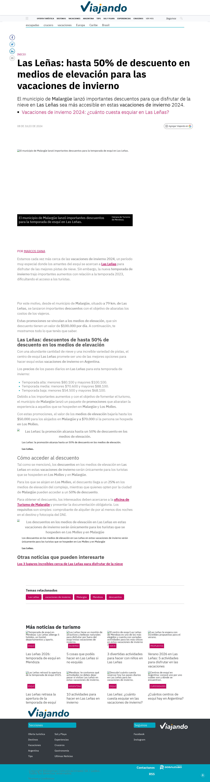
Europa (80, 25)
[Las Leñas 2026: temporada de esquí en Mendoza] (44, 641)
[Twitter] (12, 44)
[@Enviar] (12, 58)
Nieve (113, 646)
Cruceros (138, 18)
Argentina (88, 18)
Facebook (139, 734)
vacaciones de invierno (58, 597)
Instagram (139, 739)
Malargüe (82, 597)
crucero (48, 25)
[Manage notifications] (202, 775)
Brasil (105, 25)
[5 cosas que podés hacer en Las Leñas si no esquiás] (85, 641)
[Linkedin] (12, 51)
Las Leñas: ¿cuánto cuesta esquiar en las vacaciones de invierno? (125, 698)
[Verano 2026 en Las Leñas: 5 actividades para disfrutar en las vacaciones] (166, 641)
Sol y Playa (109, 18)
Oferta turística (45, 18)
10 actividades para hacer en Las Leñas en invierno (83, 698)
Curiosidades (157, 686)
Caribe (93, 25)
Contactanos (146, 767)
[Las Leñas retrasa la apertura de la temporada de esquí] (44, 681)
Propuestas (156, 646)
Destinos (61, 18)
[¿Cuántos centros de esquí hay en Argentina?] (166, 681)
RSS (152, 774)
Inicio (21, 54)
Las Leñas (108, 264)
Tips (99, 18)
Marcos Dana (34, 251)
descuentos (115, 597)
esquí (31, 646)
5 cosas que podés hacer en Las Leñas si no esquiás (82, 658)
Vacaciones (74, 18)
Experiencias (124, 18)
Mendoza (98, 597)
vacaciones (65, 25)
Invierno (74, 646)
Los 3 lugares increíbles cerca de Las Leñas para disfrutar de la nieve (70, 563)
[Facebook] (12, 37)
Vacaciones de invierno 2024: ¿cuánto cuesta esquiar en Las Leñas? (95, 112)
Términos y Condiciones (41, 778)
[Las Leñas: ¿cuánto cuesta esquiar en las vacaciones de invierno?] (125, 681)
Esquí (31, 686)
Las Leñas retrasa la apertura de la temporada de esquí (41, 698)
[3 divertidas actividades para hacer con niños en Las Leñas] (125, 641)
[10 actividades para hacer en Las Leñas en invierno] (85, 681)
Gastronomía (62, 750)
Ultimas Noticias (64, 756)
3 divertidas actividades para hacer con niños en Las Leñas (125, 658)
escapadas (32, 25)
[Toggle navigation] (26, 18)
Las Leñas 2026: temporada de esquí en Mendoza (43, 658)
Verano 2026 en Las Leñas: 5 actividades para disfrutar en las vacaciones (163, 660)
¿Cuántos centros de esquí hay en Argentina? (165, 696)
